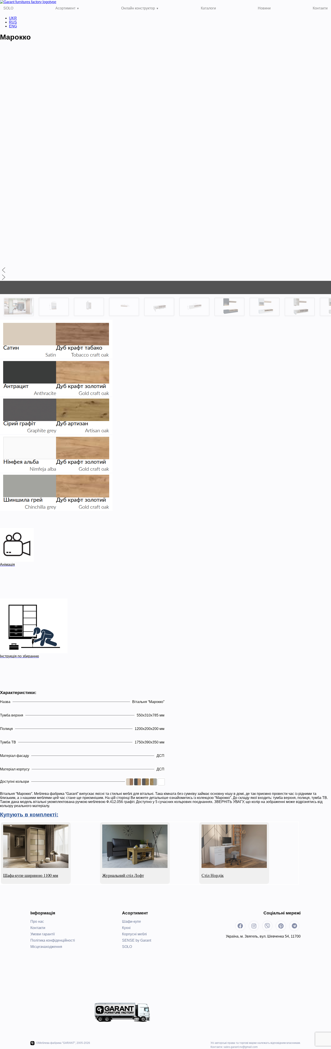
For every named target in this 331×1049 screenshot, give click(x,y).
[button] (165, 270)
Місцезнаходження (46, 947)
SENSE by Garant (136, 940)
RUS (13, 22)
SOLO (8, 8)
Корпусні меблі (134, 934)
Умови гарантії (42, 934)
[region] (165, 183)
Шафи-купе (131, 921)
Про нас (37, 921)
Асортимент (65, 8)
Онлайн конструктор (138, 8)
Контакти (320, 8)
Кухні (126, 928)
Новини (264, 8)
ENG (13, 26)
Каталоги (208, 8)
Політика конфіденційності (52, 940)
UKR (13, 18)
